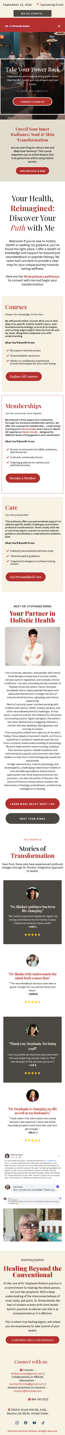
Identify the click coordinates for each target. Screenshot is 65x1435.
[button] (59, 26)
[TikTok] (43, 1422)
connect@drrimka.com (27, 1391)
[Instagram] (17, 1422)
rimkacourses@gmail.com (27, 1373)
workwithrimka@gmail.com (26, 1384)
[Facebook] (25, 1422)
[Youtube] (34, 1422)
